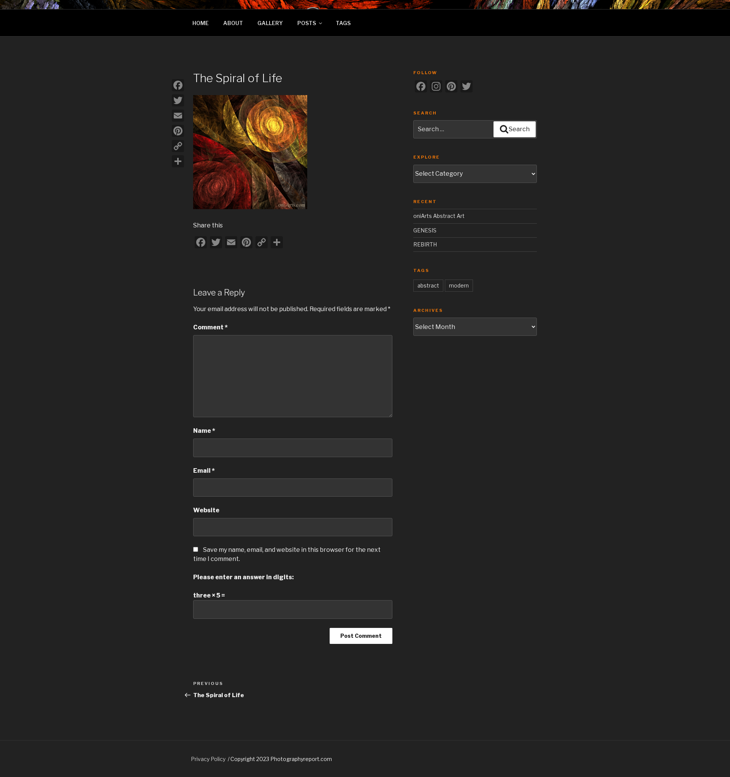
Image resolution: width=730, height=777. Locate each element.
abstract (428, 285)
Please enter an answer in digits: (243, 577)
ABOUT (233, 23)
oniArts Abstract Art (439, 216)
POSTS (306, 23)
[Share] (178, 161)
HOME (200, 23)
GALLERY (270, 23)
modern (459, 285)
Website (206, 510)
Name (204, 430)
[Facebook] (178, 85)
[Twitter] (178, 100)
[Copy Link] (178, 146)
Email (204, 470)
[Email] (178, 115)
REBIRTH (425, 244)
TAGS (343, 23)
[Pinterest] (178, 130)
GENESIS (424, 230)
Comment (210, 327)
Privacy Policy (208, 759)
